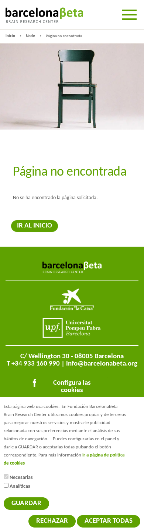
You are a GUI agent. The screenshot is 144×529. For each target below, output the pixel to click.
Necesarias (21, 477)
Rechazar (52, 521)
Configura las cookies (72, 387)
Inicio (10, 36)
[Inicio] (44, 15)
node (30, 36)
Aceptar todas (109, 521)
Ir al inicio (34, 225)
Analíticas (20, 486)
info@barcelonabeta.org (101, 363)
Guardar (26, 503)
